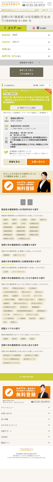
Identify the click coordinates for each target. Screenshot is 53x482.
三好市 (23, 223)
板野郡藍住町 (8, 235)
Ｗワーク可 (37, 296)
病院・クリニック (19, 255)
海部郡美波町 (34, 227)
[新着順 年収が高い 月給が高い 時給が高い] (45, 85)
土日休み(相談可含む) (10, 292)
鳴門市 (14, 220)
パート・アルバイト (18, 272)
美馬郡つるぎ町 (9, 238)
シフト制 (6, 314)
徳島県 (36, 10)
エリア (14, 28)
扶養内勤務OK (8, 311)
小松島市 (24, 220)
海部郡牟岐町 (21, 227)
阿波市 (6, 223)
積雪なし (14, 322)
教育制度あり (41, 311)
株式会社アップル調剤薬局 (12, 355)
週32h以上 (38, 292)
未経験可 (15, 296)
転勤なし (41, 299)
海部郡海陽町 (8, 231)
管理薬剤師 (35, 307)
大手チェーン (18, 314)
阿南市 (33, 220)
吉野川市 (45, 10)
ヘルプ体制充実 (9, 318)
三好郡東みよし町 (23, 238)
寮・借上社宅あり (37, 303)
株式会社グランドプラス (11, 363)
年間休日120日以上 (18, 288)
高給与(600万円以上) (20, 303)
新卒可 (6, 296)
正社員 (6, 272)
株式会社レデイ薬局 (31, 355)
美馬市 (14, 223)
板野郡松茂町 (21, 231)
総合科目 (32, 318)
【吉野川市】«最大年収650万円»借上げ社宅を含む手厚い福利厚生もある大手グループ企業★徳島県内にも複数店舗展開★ (26, 100)
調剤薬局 (6, 255)
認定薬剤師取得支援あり (25, 311)
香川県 (14, 339)
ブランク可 (26, 296)
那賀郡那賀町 (8, 227)
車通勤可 (6, 303)
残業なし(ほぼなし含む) (26, 299)
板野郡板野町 (21, 235)
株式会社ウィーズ (29, 359)
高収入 (42, 318)
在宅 (5, 322)
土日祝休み (32, 288)
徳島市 (6, 220)
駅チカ (6, 288)
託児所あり (24, 307)
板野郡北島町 (34, 231)
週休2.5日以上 (26, 292)
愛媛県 (23, 339)
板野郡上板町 (34, 235)
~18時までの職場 (9, 299)
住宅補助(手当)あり (10, 307)
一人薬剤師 (21, 318)
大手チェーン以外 (32, 314)
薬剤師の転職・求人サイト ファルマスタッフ (16, 10)
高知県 (32, 339)
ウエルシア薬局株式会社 (11, 359)
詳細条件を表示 (27, 62)
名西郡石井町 (34, 223)
